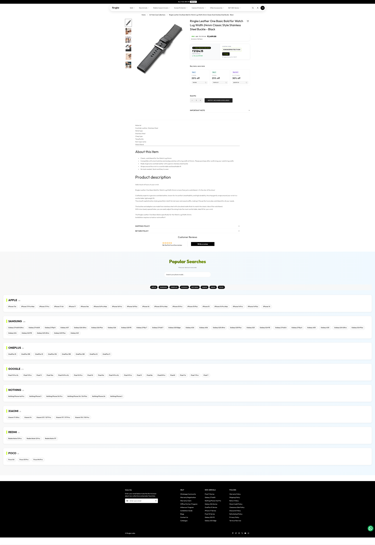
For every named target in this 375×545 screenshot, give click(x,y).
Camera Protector (198, 8)
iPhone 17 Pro (44, 306)
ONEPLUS (174, 287)
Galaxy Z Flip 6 (297, 328)
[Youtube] (245, 533)
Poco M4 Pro (38, 459)
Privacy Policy (234, 517)
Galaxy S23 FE (27, 333)
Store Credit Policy (235, 504)
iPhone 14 (266, 306)
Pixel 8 (172, 375)
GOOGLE (184, 287)
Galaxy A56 (203, 328)
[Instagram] (239, 533)
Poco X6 (11, 459)
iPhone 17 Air (59, 306)
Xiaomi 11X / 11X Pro (82, 417)
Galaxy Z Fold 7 (157, 328)
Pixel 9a (101, 375)
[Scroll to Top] (371, 534)
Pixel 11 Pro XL (13, 375)
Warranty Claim (185, 501)
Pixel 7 (206, 375)
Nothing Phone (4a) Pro (213, 501)
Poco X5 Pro (24, 459)
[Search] (253, 8)
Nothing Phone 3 (35, 396)
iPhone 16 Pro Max (100, 306)
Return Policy (234, 501)
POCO (221, 287)
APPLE (154, 287)
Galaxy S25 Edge (174, 328)
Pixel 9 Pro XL (114, 375)
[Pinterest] (233, 533)
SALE (131, 8)
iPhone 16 (145, 306)
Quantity (193, 96)
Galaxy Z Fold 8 (34, 328)
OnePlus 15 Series (211, 507)
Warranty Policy (235, 494)
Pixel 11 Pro (28, 375)
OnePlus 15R (25, 354)
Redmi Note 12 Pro (33, 438)
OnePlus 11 (106, 354)
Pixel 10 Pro (78, 375)
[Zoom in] (181, 23)
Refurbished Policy (235, 514)
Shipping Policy (234, 497)
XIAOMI (204, 287)
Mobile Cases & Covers (160, 8)
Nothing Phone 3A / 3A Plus (77, 396)
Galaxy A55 (311, 328)
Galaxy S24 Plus (357, 328)
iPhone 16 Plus (132, 306)
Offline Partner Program (188, 504)
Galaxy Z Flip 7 (141, 328)
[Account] (258, 8)
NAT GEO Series (233, 8)
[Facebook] (236, 533)
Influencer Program (187, 507)
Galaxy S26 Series (211, 504)
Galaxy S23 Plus (59, 333)
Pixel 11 (39, 375)
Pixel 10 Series (210, 514)
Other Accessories (216, 8)
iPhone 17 (72, 306)
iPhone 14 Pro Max (221, 306)
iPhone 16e (85, 306)
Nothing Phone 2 (116, 396)
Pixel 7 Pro (195, 375)
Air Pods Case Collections (157, 15)
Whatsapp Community (188, 494)
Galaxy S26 (112, 328)
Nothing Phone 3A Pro (54, 396)
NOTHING (195, 287)
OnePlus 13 (39, 354)
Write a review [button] (202, 244)
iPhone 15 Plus (193, 306)
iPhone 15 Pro (177, 306)
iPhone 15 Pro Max (160, 306)
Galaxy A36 (190, 328)
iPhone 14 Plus (253, 306)
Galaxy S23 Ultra (43, 333)
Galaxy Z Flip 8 (50, 328)
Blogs (182, 514)
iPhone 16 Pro (117, 306)
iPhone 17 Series (210, 511)
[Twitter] (242, 533)
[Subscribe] (156, 501)
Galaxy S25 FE (126, 328)
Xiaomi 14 (27, 417)
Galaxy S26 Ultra (80, 328)
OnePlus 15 (12, 354)
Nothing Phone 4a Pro (16, 396)
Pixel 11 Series (209, 494)
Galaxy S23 (75, 333)
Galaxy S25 (251, 328)
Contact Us (184, 517)
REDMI (213, 287)
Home (144, 15)
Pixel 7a (183, 375)
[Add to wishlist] (248, 21)
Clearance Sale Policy (236, 507)
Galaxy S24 (12, 333)
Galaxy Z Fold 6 (280, 328)
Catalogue (184, 521)
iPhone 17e (12, 306)
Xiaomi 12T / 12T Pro (44, 417)
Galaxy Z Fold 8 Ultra (15, 328)
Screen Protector (180, 8)
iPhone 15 (206, 306)
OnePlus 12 (93, 354)
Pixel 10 (90, 375)
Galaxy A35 (325, 328)
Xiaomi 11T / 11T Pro (63, 417)
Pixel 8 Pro (161, 375)
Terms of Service (235, 521)
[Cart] (263, 8)
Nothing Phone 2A (98, 396)
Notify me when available (218, 100)
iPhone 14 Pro (238, 306)
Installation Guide (186, 511)
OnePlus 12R (80, 354)
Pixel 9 (139, 375)
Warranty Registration (188, 497)
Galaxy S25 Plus (235, 328)
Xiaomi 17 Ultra (13, 417)
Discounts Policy (235, 511)
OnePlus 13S (52, 354)
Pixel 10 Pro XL (63, 375)
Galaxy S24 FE (265, 328)
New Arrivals (143, 8)
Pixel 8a (149, 375)
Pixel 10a (50, 375)
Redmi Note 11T (50, 438)
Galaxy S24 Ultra (340, 328)
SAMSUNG (163, 287)
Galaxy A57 (64, 328)
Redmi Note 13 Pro (15, 438)
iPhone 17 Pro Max (27, 306)
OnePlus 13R (66, 354)
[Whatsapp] (248, 533)
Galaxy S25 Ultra (219, 328)
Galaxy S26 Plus (97, 328)
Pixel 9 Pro (128, 375)
